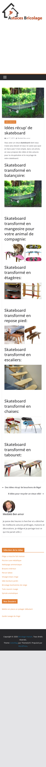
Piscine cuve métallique (11, 560)
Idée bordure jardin (10, 581)
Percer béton (7, 573)
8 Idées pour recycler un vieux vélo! (24, 493)
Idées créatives (10, 122)
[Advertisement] (23, 49)
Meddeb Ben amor (24, 138)
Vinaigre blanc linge (10, 577)
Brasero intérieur (9, 568)
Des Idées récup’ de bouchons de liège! (23, 487)
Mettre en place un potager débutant (17, 609)
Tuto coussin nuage (10, 589)
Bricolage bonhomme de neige (14, 585)
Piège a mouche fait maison (13, 556)
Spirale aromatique (10, 593)
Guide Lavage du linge (11, 616)
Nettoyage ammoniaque (12, 564)
